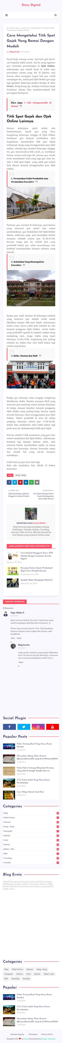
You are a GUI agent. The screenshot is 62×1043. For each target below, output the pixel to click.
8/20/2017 (22, 648)
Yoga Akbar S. (18, 612)
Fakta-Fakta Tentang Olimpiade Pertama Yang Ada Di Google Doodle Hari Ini (35, 769)
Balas (13, 638)
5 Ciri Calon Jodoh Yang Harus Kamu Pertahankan (33, 781)
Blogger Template (48, 1039)
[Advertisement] (31, 925)
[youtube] (52, 727)
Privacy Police (47, 1034)
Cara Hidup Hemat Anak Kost (30, 792)
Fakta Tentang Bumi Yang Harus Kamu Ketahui (34, 745)
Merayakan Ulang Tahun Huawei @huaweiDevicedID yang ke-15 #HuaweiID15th (37, 757)
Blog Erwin (15, 52)
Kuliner (31, 835)
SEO (31, 854)
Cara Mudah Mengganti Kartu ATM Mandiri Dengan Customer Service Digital (37, 556)
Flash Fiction (31, 817)
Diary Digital (31, 5)
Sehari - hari (31, 849)
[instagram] (38, 727)
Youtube (31, 863)
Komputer (31, 831)
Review (31, 844)
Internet (31, 822)
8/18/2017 (14, 616)
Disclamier (33, 1034)
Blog (31, 813)
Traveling (31, 858)
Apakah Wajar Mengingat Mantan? (37, 580)
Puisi (31, 840)
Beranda (10, 28)
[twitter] (23, 727)
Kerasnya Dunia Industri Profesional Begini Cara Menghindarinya (36, 569)
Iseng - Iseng (20, 28)
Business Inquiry (17, 1034)
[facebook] (9, 727)
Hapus (19, 638)
